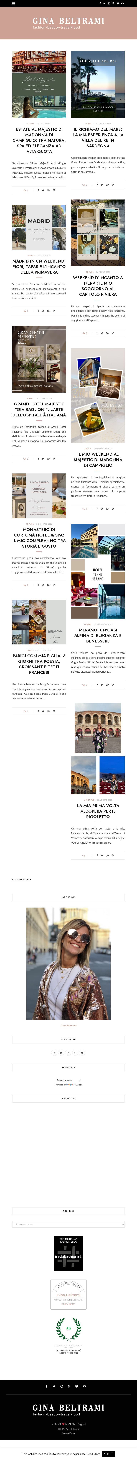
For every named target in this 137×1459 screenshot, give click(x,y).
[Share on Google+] (48, 190)
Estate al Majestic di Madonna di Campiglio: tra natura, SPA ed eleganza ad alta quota (39, 140)
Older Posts (23, 879)
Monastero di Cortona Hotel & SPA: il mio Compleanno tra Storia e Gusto (39, 538)
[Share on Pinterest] (54, 190)
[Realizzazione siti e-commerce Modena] (77, 1424)
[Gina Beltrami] (68, 23)
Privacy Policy (68, 1433)
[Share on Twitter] (43, 190)
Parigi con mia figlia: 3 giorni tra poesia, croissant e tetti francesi (39, 664)
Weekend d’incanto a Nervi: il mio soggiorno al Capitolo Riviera (98, 286)
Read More (93, 1453)
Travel (31, 123)
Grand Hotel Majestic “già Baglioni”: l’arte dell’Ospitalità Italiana (39, 409)
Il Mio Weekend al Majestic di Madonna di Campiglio (98, 459)
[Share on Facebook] (38, 190)
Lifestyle (89, 800)
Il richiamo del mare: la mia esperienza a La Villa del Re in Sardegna (98, 137)
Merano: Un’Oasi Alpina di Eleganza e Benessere (98, 635)
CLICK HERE (68, 1304)
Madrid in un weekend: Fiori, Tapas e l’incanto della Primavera (39, 266)
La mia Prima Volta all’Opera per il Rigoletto (98, 811)
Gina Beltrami (68, 1025)
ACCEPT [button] (108, 1454)
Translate (77, 1085)
